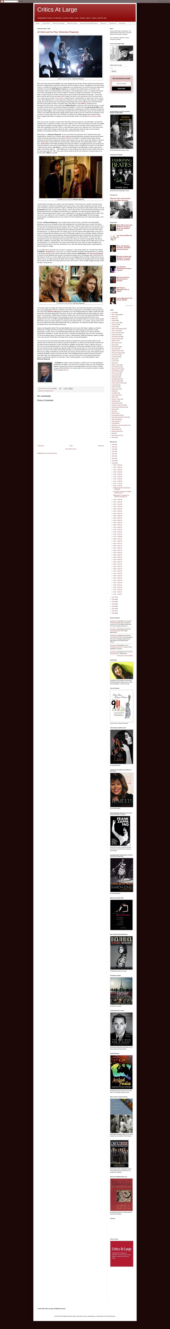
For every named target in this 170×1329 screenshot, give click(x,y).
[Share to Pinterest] (72, 389)
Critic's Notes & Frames (118, 383)
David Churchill (116, 338)
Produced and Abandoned (119, 407)
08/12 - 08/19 (117, 522)
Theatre (114, 320)
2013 (113, 606)
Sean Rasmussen (116, 435)
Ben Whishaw (67, 138)
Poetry (113, 391)
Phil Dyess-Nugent (117, 353)
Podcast (114, 359)
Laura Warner (115, 375)
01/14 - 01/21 (117, 592)
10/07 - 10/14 (117, 504)
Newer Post (41, 445)
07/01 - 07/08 (117, 536)
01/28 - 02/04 (117, 587)
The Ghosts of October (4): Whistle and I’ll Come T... (122, 492)
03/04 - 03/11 (117, 575)
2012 (113, 608)
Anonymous (113, 621)
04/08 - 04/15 (117, 564)
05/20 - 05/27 (117, 550)
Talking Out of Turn (117, 369)
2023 (113, 451)
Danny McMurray (116, 371)
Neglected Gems (116, 350)
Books (113, 316)
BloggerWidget (129, 305)
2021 (113, 456)
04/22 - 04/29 (117, 559)
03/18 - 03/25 (117, 571)
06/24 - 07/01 (117, 539)
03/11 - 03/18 (117, 573)
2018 (113, 463)
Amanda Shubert (116, 381)
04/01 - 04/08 (117, 566)
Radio (113, 433)
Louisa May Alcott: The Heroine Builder (124, 299)
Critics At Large (57, 9)
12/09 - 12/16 (117, 472)
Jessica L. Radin (116, 399)
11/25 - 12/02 (117, 476)
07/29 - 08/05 (117, 527)
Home (37, 23)
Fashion (114, 409)
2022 (113, 453)
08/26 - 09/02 (117, 518)
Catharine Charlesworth (118, 405)
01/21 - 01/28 (117, 589)
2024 (113, 449)
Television (114, 324)
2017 (113, 597)
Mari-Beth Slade (116, 379)
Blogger (113, 1316)
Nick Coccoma (115, 373)
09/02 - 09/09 (117, 515)
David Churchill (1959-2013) (89, 23)
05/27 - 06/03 (117, 548)
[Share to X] (68, 389)
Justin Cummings (116, 332)
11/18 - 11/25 (117, 479)
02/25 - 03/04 (117, 578)
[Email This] (64, 389)
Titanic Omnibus (116, 419)
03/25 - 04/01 (117, 569)
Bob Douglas (115, 346)
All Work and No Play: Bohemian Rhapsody (58, 32)
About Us (103, 23)
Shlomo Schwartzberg (117, 328)
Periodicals (115, 401)
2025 (113, 447)
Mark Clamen (115, 342)
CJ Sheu (114, 361)
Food (113, 411)
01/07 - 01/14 (117, 594)
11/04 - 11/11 (117, 483)
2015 (113, 601)
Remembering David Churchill (120, 417)
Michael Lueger (116, 365)
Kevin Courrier (115, 322)
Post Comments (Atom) (51, 453)
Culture (113, 326)
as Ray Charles (59, 98)
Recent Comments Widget (127, 655)
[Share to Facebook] (70, 389)
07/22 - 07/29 (117, 529)
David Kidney (115, 356)
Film (43, 390)
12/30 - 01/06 (117, 465)
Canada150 (115, 385)
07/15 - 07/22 (117, 532)
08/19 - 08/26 (117, 520)
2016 (113, 599)
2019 (113, 460)
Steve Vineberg (116, 314)
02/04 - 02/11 (117, 585)
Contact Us (112, 23)
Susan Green (115, 355)
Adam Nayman (116, 429)
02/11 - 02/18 (117, 582)
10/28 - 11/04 (117, 485)
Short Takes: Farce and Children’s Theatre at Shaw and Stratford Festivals (124, 227)
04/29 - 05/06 (117, 557)
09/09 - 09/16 (117, 513)
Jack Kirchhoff (115, 395)
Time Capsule (115, 421)
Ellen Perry (114, 413)
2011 (113, 611)
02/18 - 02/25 (117, 580)
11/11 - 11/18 (117, 481)
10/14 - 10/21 (117, 502)
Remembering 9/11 (117, 415)
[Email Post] (60, 388)
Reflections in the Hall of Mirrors (120, 425)
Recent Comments (58, 23)
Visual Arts (114, 348)
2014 (113, 604)
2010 (113, 613)
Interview (114, 340)
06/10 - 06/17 (117, 543)
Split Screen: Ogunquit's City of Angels (123, 289)
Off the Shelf (115, 387)
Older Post (101, 445)
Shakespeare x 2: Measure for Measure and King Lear (121, 496)
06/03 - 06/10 (117, 545)
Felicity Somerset (116, 431)
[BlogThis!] (66, 389)
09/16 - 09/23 (117, 511)
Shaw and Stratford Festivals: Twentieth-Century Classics (124, 247)
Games (113, 363)
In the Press (46, 23)
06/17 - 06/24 (117, 541)
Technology (115, 427)
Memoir (114, 397)
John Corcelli (115, 330)
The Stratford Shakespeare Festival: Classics (124, 268)
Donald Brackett (116, 336)
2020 (113, 458)
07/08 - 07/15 (117, 534)
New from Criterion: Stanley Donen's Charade (123, 278)
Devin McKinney (116, 367)
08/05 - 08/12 (117, 525)
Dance (113, 344)
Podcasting (115, 423)
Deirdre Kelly (115, 334)
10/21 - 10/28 (117, 499)
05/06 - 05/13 (117, 555)
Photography (115, 377)
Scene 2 (65, 370)
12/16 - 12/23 (117, 469)
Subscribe (122, 23)
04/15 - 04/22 (117, 562)
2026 (113, 444)
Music (51, 390)
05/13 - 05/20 (117, 552)
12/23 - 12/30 (117, 467)
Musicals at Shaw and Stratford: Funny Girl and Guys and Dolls (124, 258)
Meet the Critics (72, 23)
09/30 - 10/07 (117, 506)
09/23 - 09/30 (117, 509)
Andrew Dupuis (116, 403)
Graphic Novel (115, 389)
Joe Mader (46, 390)
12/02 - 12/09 (117, 474)
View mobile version (70, 449)
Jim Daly (114, 437)
